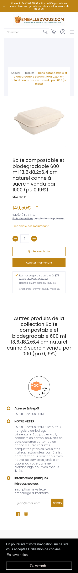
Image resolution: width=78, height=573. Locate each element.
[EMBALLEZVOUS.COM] (39, 20)
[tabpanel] (39, 300)
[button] (53, 32)
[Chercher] (45, 32)
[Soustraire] (15, 239)
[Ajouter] (34, 239)
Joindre (57, 502)
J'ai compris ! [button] (39, 565)
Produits (29, 73)
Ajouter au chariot (39, 251)
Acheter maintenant (39, 262)
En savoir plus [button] (17, 555)
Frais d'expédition (22, 218)
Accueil (16, 73)
